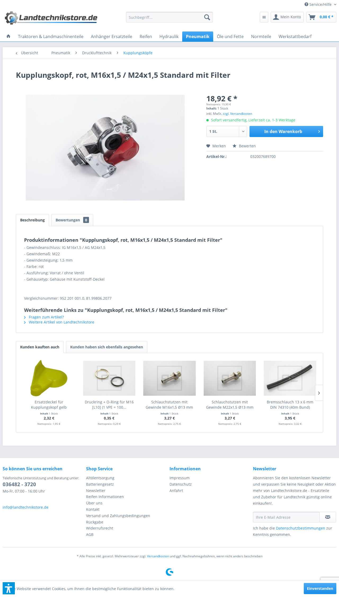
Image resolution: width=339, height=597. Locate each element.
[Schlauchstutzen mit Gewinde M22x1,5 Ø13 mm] (230, 378)
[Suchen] (207, 17)
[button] (9, 588)
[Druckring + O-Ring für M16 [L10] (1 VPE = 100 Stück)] (109, 378)
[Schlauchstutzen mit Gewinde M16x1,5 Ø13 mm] (169, 378)
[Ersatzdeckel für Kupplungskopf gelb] (49, 378)
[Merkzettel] (264, 17)
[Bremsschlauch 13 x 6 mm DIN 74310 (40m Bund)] (290, 378)
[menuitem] (318, 4)
